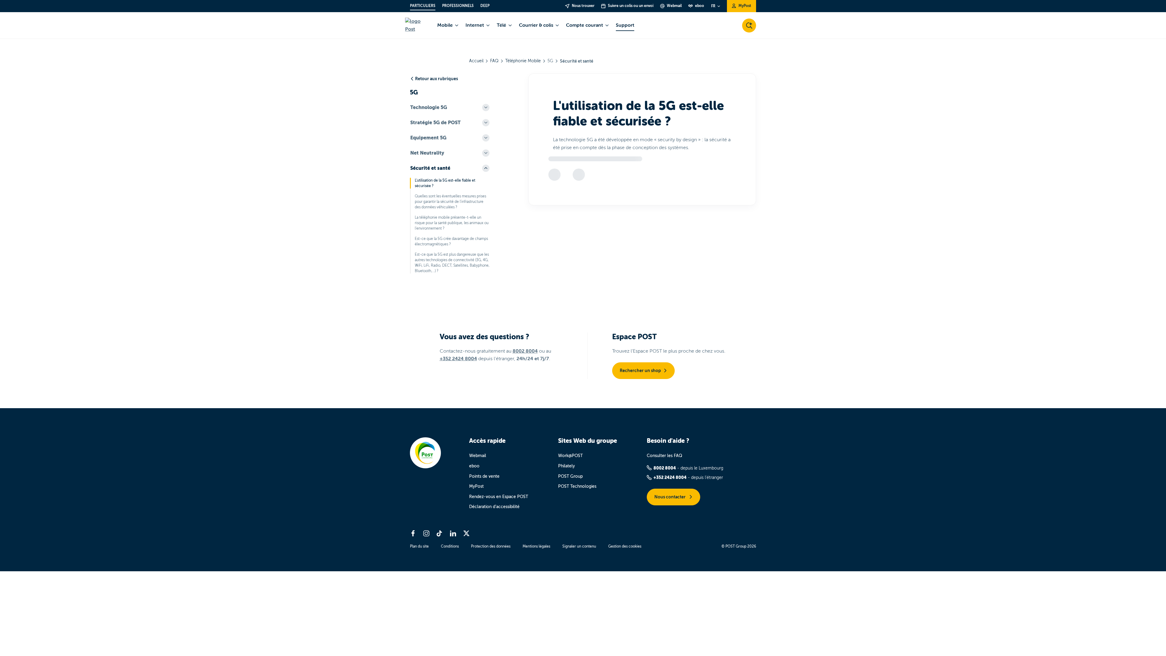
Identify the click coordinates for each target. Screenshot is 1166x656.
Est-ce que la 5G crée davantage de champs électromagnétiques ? (451, 241)
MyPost (476, 486)
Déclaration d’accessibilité (494, 506)
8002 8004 (525, 351)
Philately (566, 466)
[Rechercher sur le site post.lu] (749, 25)
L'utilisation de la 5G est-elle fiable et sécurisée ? (445, 183)
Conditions (450, 546)
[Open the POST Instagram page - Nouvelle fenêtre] (426, 533)
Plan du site (419, 546)
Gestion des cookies (624, 546)
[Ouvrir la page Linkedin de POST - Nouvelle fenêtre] (453, 533)
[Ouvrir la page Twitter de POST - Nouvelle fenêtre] (466, 533)
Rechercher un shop (640, 370)
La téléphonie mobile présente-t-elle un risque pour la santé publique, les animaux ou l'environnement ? (452, 223)
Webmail (477, 455)
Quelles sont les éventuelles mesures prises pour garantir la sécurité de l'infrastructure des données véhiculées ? (450, 201)
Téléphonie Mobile (523, 61)
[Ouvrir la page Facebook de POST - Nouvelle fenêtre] (413, 533)
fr (713, 6)
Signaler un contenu (579, 546)
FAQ (494, 61)
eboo (474, 466)
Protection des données (490, 546)
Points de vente (484, 476)
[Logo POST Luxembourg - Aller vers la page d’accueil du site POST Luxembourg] (417, 25)
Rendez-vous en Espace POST (498, 496)
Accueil (476, 61)
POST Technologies (577, 486)
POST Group (570, 476)
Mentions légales (536, 546)
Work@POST (570, 455)
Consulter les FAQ (664, 455)
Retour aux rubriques (436, 78)
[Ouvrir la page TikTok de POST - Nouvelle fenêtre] (440, 533)
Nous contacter (670, 496)
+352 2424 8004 (458, 358)
